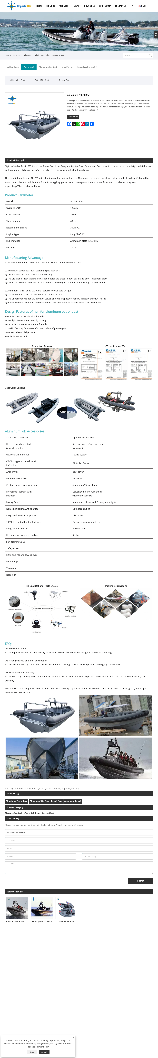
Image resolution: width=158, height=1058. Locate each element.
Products (15, 55)
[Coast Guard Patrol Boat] (17, 907)
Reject (32, 1052)
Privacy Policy (42, 1046)
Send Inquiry (73, 117)
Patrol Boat (25, 55)
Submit (140, 880)
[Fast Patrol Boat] (66, 907)
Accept (44, 1052)
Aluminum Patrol (72, 801)
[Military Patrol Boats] (42, 907)
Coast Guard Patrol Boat (18, 921)
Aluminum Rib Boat (39, 801)
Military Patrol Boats (42, 921)
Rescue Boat (64, 80)
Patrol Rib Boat (38, 55)
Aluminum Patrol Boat (17, 801)
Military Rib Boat (17, 80)
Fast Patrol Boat (66, 921)
